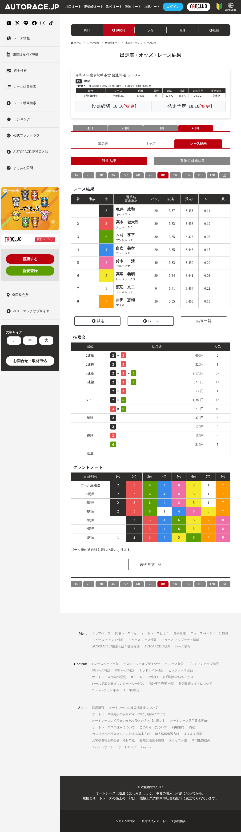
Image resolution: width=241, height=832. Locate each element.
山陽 (216, 30)
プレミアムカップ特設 (204, 664)
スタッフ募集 (178, 740)
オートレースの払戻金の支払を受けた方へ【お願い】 (128, 720)
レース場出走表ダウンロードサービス (118, 683)
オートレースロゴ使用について (113, 727)
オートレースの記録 (144, 677)
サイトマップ (127, 747)
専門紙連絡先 (201, 740)
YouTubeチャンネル (105, 690)
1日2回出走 (131, 690)
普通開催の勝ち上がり (178, 677)
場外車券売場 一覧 (161, 683)
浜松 (151, 30)
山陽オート (152, 6)
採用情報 (98, 707)
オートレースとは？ (155, 633)
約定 (192, 727)
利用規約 (178, 727)
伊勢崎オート (94, 6)
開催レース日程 (126, 633)
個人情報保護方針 (167, 734)
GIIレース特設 (124, 670)
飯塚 (183, 30)
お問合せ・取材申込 (30, 361)
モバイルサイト (102, 747)
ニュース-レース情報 (142, 640)
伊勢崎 (120, 30)
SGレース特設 (174, 664)
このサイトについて (153, 727)
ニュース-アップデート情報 (180, 640)
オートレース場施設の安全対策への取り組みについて (128, 714)
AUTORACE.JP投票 (157, 646)
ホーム (77, 42)
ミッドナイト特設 (151, 670)
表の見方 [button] (148, 565)
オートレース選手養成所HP (189, 720)
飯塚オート (133, 6)
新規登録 (30, 271)
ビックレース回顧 (180, 670)
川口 (87, 30)
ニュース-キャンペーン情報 (209, 633)
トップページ (101, 633)
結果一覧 (203, 321)
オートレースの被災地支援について (133, 707)
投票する (30, 259)
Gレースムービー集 (105, 664)
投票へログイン (45, 239)
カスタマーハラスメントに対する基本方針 (121, 734)
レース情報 (93, 42)
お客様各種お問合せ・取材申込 (113, 740)
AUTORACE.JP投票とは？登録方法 (116, 646)
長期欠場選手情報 (152, 740)
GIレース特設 (101, 670)
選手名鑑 (179, 633)
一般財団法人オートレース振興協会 (162, 821)
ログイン (173, 6)
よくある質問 (193, 734)
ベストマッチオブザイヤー (141, 664)
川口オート (73, 6)
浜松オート (114, 6)
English (146, 747)
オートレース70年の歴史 (109, 677)
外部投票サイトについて (195, 683)
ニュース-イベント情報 (108, 640)
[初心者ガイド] (219, 6)
